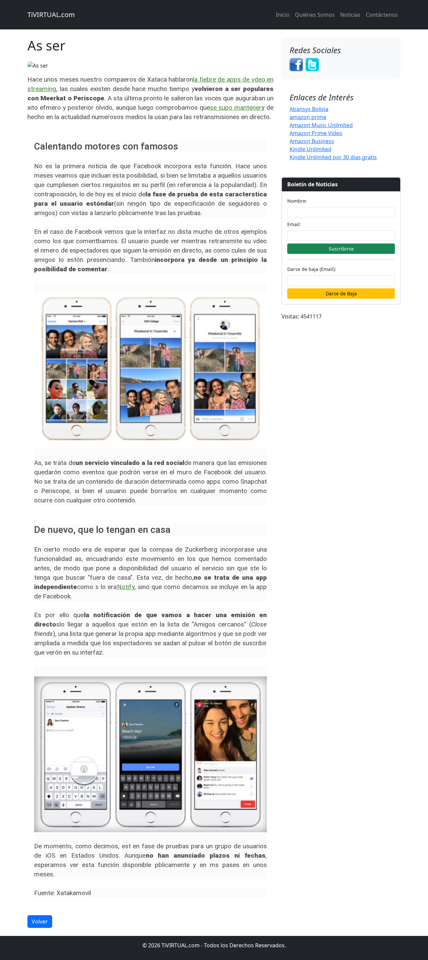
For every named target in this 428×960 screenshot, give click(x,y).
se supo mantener (236, 107)
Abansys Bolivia (309, 109)
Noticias (350, 14)
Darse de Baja (341, 293)
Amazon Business (312, 141)
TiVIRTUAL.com (51, 14)
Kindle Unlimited (310, 149)
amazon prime (308, 117)
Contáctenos (382, 14)
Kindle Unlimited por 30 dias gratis (333, 157)
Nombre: (297, 201)
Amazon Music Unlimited (321, 125)
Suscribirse (341, 249)
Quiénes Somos (315, 14)
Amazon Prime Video (316, 133)
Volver (40, 921)
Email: (294, 224)
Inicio (283, 14)
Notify (125, 587)
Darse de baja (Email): (311, 269)
